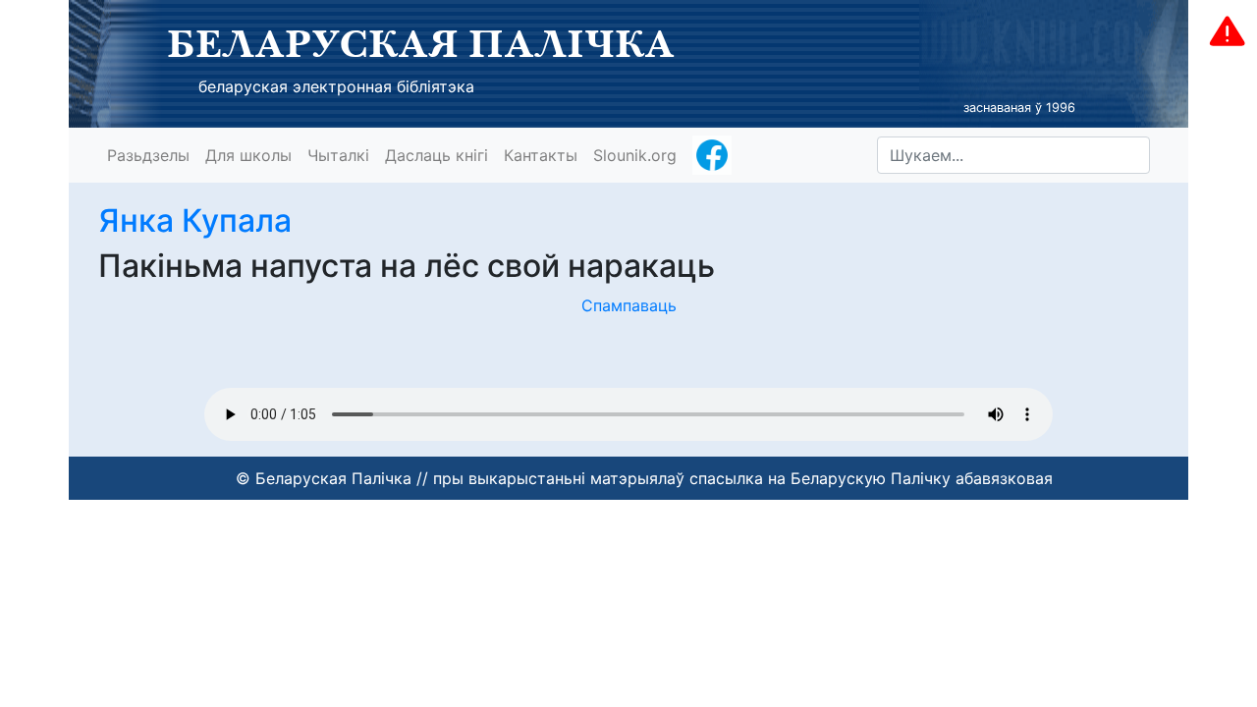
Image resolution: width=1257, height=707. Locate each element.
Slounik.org (635, 155)
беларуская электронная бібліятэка (336, 86)
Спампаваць (629, 305)
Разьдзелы (148, 155)
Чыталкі (338, 155)
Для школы (248, 155)
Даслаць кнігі (436, 155)
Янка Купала (195, 220)
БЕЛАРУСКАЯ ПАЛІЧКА (421, 43)
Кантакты (540, 155)
